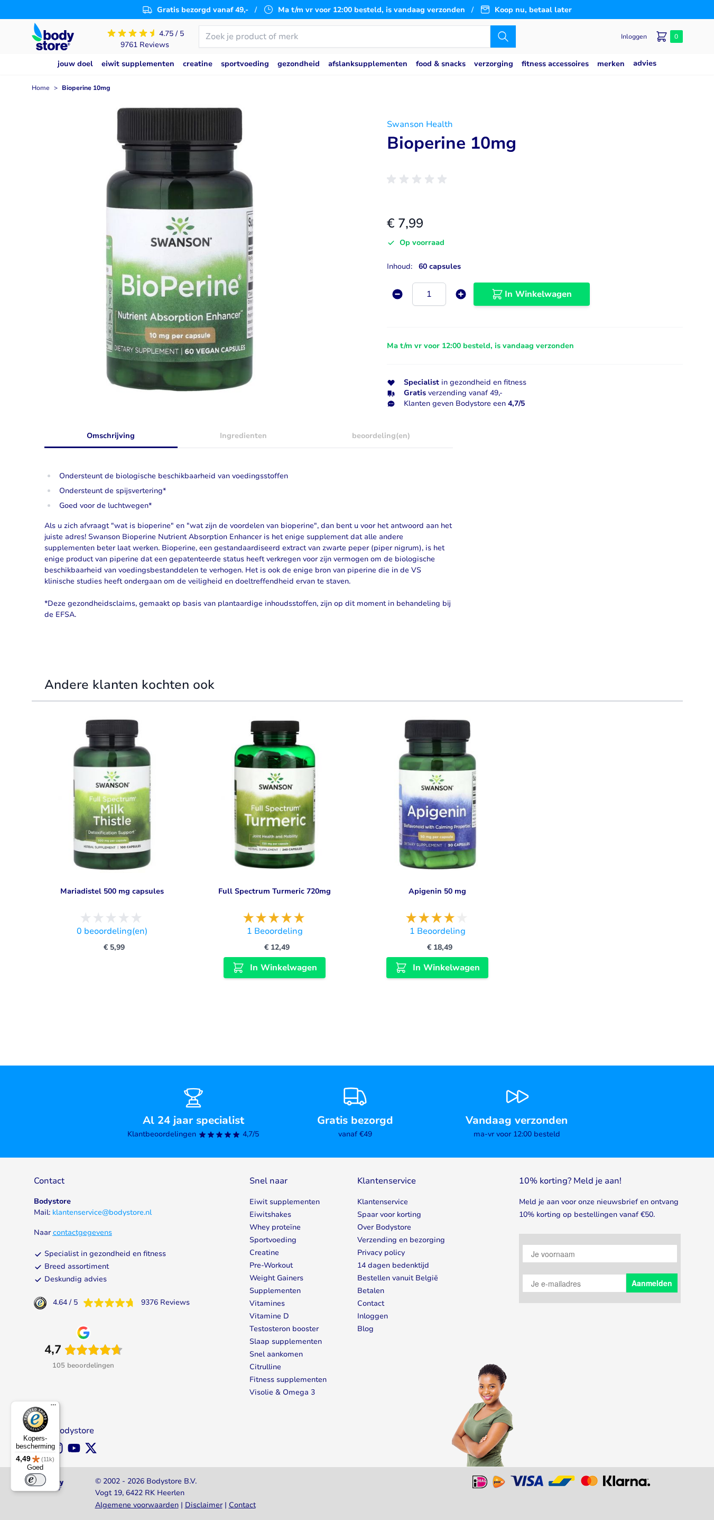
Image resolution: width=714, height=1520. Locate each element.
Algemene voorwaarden (137, 1505)
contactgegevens (82, 1232)
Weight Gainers (276, 1278)
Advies (644, 63)
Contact (370, 1303)
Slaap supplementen (285, 1341)
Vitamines (267, 1303)
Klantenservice (382, 1202)
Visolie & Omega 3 (282, 1392)
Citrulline (265, 1367)
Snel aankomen (276, 1354)
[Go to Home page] (53, 37)
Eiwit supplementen (284, 1202)
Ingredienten (243, 436)
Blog (365, 1329)
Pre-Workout (271, 1265)
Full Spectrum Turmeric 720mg (274, 891)
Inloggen (372, 1316)
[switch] (35, 1479)
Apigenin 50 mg (437, 891)
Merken (611, 64)
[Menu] (53, 1407)
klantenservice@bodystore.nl (102, 1212)
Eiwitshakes (270, 1214)
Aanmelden (652, 1283)
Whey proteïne (275, 1227)
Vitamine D (269, 1316)
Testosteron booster (284, 1329)
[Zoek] (503, 36)
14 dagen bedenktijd (393, 1265)
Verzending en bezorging (401, 1240)
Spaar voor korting (389, 1214)
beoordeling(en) (381, 436)
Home (41, 88)
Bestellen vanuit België (397, 1278)
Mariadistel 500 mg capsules (112, 891)
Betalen (370, 1291)
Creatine (264, 1253)
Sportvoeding (272, 1240)
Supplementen (275, 1291)
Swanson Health (420, 124)
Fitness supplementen (288, 1380)
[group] (418, 179)
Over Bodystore (384, 1227)
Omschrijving (111, 436)
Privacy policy (381, 1253)
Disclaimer (203, 1505)
